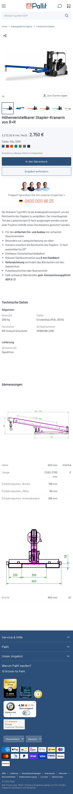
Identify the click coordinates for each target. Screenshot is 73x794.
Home (4, 26)
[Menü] (34, 703)
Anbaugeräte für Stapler (21, 26)
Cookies (44, 776)
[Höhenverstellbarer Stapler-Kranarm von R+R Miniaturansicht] (32, 108)
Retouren (63, 773)
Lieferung (14, 773)
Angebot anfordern (36, 171)
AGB (4, 773)
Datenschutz (57, 776)
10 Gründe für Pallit (13, 671)
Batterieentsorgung (28, 776)
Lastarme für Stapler (45, 26)
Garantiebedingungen (31, 773)
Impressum (50, 773)
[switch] (26, 713)
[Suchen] (66, 16)
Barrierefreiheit (8, 776)
